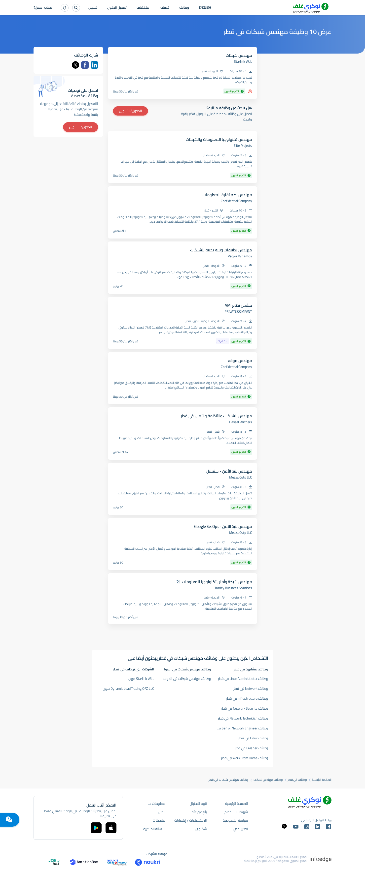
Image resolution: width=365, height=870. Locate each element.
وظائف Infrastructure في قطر (247, 698)
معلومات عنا (156, 803)
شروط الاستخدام (236, 812)
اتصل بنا (160, 812)
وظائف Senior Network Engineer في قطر (239, 728)
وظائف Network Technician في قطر (243, 718)
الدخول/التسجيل (130, 111)
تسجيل (92, 7)
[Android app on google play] (96, 827)
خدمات (164, 7)
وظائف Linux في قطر (253, 738)
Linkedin (94, 65)
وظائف (184, 7)
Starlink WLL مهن (141, 678)
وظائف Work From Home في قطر (244, 758)
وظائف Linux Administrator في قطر (243, 678)
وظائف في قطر (297, 779)
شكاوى (201, 829)
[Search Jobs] (76, 7)
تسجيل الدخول (117, 7)
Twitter (75, 65)
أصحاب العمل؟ (43, 7)
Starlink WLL (243, 61)
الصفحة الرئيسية (321, 779)
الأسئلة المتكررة (154, 829)
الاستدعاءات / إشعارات (190, 820)
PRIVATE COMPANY (238, 311)
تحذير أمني (240, 829)
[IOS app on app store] (111, 827)
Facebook (85, 65)
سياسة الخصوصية (235, 820)
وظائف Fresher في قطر (251, 748)
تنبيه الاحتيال (198, 803)
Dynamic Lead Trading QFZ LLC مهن (128, 688)
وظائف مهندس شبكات (268, 779)
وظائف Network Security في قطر (244, 708)
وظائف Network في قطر (250, 688)
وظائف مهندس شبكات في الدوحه (187, 678)
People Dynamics (240, 256)
